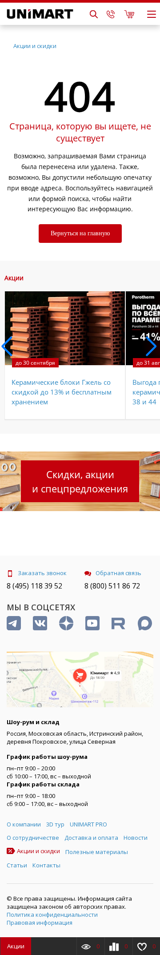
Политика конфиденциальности (52, 915)
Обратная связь (118, 573)
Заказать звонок (42, 573)
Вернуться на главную (80, 233)
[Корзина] (129, 14)
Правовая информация (39, 923)
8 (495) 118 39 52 (34, 586)
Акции (15, 946)
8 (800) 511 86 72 (112, 586)
